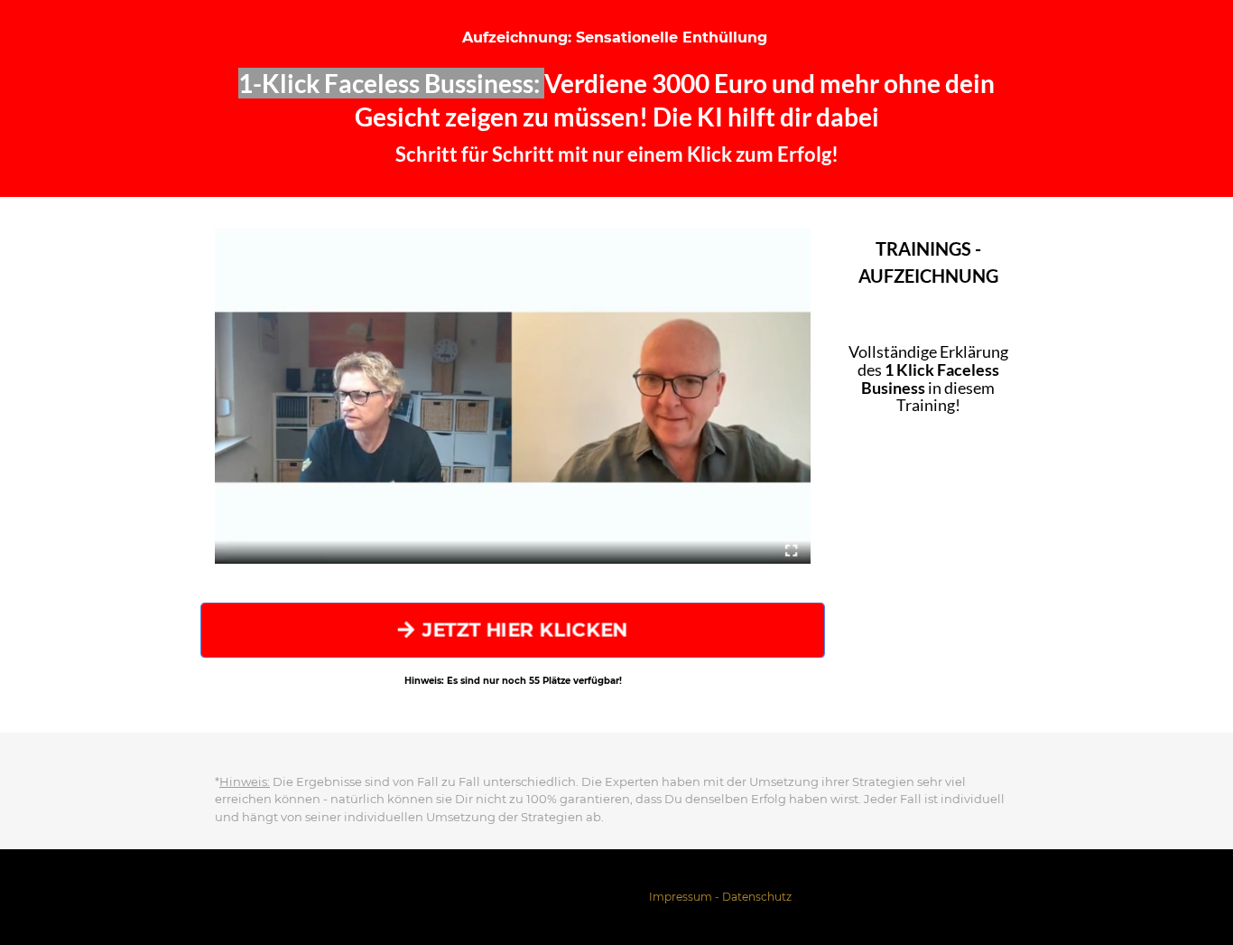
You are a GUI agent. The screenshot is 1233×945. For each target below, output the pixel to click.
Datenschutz (757, 896)
